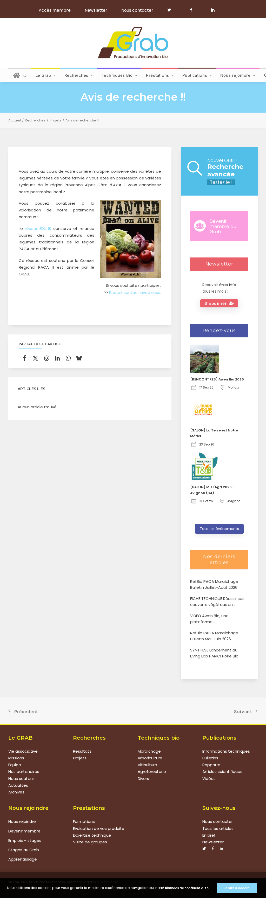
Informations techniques (226, 751)
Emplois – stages (24, 840)
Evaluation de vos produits (98, 828)
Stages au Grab (23, 849)
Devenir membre (24, 831)
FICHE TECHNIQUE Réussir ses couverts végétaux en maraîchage (217, 602)
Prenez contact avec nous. (135, 292)
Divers (143, 778)
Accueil (14, 120)
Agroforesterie (152, 771)
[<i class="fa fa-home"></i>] (20, 75)
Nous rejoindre (235, 75)
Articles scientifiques (222, 771)
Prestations (157, 75)
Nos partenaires (23, 771)
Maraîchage (149, 751)
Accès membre (55, 10)
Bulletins (210, 758)
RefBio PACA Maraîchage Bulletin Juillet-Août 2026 (214, 584)
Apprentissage (22, 859)
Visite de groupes (90, 842)
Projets (55, 120)
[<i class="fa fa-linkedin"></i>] (211, 9)
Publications (194, 75)
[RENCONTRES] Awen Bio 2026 (217, 379)
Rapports (211, 764)
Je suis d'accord (237, 888)
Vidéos (209, 778)
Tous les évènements (219, 528)
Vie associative (23, 751)
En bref (209, 835)
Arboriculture (150, 758)
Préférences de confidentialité (184, 888)
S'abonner (215, 303)
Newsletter (96, 10)
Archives (16, 792)
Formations (84, 821)
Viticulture (147, 764)
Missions (16, 758)
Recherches (76, 75)
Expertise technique (92, 835)
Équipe (14, 764)
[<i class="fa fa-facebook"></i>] (193, 9)
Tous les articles (218, 828)
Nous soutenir (21, 778)
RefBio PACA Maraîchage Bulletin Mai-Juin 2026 (214, 636)
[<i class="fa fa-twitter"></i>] (171, 9)
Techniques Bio (117, 75)
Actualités (18, 785)
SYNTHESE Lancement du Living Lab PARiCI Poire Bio (214, 653)
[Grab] (132, 43)
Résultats (82, 751)
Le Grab (43, 75)
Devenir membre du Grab (223, 226)
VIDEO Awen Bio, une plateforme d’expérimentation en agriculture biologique (211, 619)
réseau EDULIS (38, 228)
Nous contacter (137, 10)
